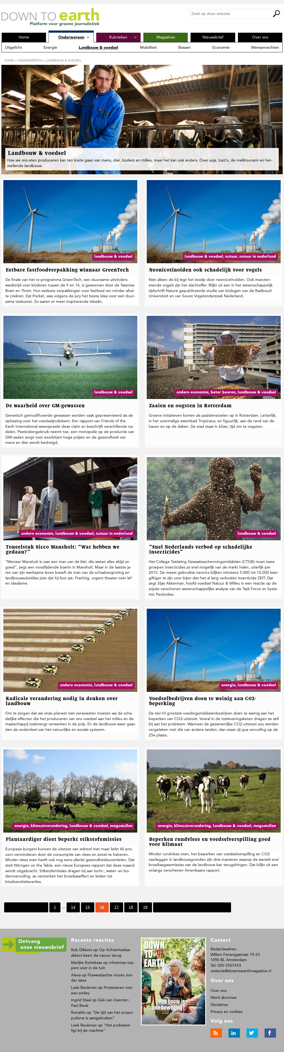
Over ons (219, 990)
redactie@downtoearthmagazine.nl (241, 971)
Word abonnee (224, 997)
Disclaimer (219, 1004)
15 (87, 908)
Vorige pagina (32, 907)
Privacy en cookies (226, 1011)
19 (145, 908)
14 (73, 908)
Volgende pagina (172, 907)
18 (130, 908)
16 (102, 908)
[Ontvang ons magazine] (34, 953)
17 (116, 908)
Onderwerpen (29, 60)
